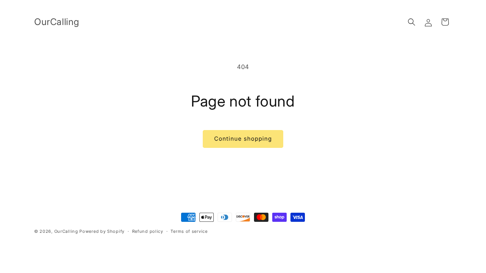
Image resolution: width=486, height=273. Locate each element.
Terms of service (188, 231)
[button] (411, 22)
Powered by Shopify (102, 231)
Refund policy (147, 231)
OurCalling (66, 231)
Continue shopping (243, 138)
